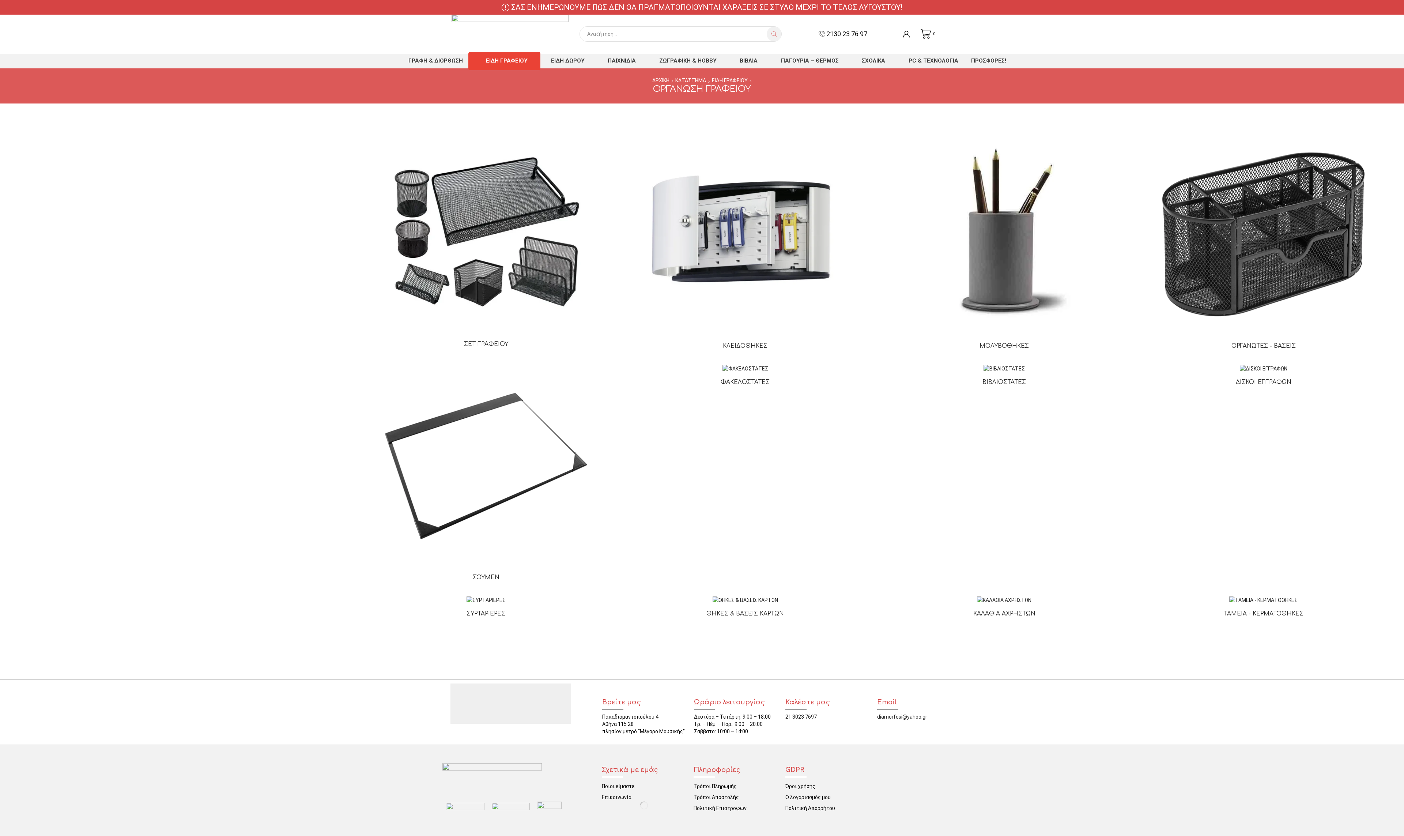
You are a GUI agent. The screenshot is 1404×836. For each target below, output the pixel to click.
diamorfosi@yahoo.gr (902, 717)
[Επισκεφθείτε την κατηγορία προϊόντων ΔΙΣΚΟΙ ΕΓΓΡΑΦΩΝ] (1263, 368)
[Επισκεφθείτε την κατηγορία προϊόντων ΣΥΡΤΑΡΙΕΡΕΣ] (486, 600)
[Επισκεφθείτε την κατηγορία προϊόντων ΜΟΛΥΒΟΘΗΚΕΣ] (1004, 234)
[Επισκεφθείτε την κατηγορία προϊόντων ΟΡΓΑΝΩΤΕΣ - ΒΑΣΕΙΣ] (1263, 234)
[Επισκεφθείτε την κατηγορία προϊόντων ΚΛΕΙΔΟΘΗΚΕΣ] (745, 234)
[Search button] (774, 34)
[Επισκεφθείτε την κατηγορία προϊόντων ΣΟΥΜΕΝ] (486, 466)
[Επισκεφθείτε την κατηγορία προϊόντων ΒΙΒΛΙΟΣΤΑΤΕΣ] (1004, 368)
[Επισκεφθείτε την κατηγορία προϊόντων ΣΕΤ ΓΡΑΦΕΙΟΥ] (485, 233)
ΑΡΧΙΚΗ (660, 80)
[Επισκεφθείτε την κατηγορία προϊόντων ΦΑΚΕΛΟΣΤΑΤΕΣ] (745, 368)
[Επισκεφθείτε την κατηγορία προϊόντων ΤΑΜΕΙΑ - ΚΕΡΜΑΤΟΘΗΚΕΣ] (1263, 600)
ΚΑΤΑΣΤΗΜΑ (690, 80)
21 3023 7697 (801, 717)
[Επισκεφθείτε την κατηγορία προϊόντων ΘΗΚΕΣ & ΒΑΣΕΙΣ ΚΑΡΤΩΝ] (745, 600)
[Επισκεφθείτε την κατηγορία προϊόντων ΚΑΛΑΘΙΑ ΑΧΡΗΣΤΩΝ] (1004, 600)
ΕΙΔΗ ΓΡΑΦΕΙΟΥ (730, 80)
